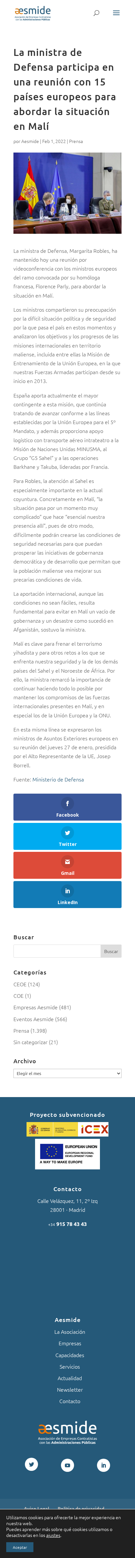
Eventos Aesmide (33, 1018)
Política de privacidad (81, 1508)
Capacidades (69, 1354)
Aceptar (20, 1547)
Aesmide (30, 141)
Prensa (76, 141)
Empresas (70, 1343)
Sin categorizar (30, 1041)
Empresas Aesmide (35, 1007)
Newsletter (70, 1389)
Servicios (70, 1366)
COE (18, 995)
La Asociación (69, 1331)
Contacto (69, 1400)
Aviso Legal (36, 1508)
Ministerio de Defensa (58, 779)
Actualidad (70, 1377)
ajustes (53, 1535)
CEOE (20, 984)
